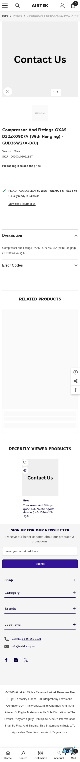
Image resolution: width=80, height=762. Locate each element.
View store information (22, 203)
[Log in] (62, 5)
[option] (40, 59)
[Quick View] (25, 470)
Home (5, 16)
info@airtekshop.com (24, 646)
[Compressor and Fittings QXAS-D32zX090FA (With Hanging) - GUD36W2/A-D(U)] (40, 477)
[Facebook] (6, 660)
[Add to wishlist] (25, 462)
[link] (40, 419)
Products (17, 16)
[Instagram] (16, 660)
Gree (17, 151)
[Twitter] (25, 660)
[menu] (5, 5)
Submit (40, 563)
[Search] (17, 5)
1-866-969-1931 (31, 638)
